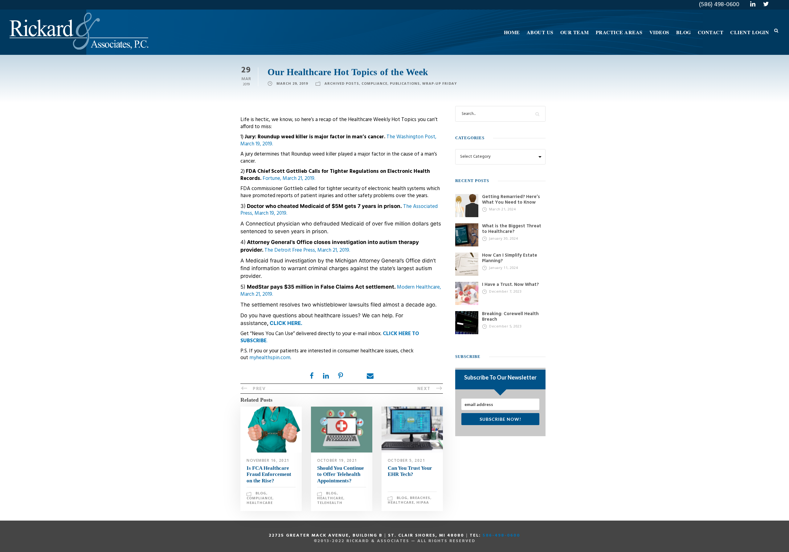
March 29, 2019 (292, 83)
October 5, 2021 (406, 460)
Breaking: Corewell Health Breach (510, 316)
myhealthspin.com (269, 358)
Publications (405, 83)
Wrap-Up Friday (439, 83)
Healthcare (260, 502)
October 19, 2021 (337, 460)
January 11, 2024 (503, 267)
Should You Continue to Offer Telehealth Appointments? (340, 474)
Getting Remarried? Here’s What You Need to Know (511, 199)
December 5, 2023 (505, 326)
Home (512, 32)
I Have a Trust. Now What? (510, 284)
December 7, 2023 (505, 291)
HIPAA (422, 502)
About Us (540, 32)
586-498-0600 (501, 535)
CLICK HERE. (286, 323)
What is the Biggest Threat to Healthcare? (511, 228)
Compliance (374, 83)
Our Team (574, 32)
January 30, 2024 (503, 238)
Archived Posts (342, 83)
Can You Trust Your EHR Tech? (410, 471)
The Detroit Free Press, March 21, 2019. (307, 250)
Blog (683, 32)
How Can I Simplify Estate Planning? (509, 258)
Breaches (420, 497)
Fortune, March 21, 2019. (289, 178)
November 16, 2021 (268, 460)
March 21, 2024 (502, 209)
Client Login (749, 32)
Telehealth (329, 502)
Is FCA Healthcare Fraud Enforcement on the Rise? (269, 474)
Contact (711, 32)
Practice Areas (619, 32)
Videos (659, 32)
